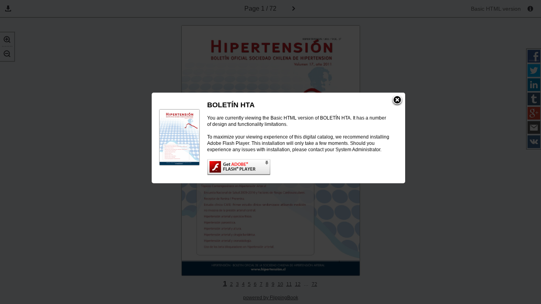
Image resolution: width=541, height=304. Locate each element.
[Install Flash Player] (298, 167)
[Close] (397, 100)
